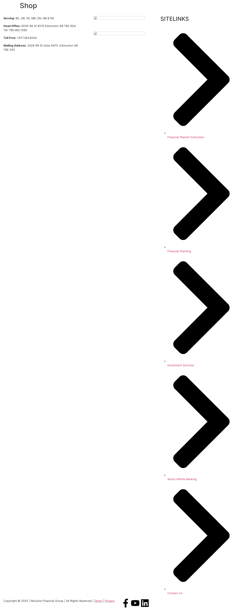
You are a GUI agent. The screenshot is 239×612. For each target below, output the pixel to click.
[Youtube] (135, 603)
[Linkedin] (144, 603)
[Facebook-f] (125, 603)
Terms (98, 601)
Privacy (110, 601)
